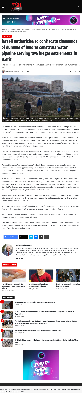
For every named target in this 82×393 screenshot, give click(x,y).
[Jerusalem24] (16, 6)
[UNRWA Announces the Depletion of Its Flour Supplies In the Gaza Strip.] (7, 334)
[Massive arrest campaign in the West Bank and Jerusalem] (68, 275)
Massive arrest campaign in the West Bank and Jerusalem (68, 285)
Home (5, 29)
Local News (12, 29)
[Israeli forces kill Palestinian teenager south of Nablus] (41, 275)
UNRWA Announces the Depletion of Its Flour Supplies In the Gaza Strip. (38, 331)
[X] (19, 258)
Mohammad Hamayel (12, 71)
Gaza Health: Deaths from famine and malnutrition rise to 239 (35, 302)
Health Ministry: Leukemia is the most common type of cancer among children (13, 286)
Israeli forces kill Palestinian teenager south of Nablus (38, 285)
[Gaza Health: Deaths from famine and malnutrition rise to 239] (7, 305)
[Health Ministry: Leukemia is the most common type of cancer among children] (14, 275)
